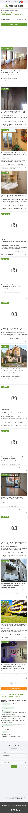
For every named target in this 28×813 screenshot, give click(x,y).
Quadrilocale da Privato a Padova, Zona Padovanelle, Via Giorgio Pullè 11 (13, 457)
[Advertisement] (14, 36)
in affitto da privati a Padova (12, 736)
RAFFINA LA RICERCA (14, 24)
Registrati (15, 1)
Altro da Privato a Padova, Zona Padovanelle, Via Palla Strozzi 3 (10, 285)
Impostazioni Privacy (16, 807)
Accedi (8, 1)
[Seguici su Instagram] (11, 810)
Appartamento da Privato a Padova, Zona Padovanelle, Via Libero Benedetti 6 (13, 543)
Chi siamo (6, 797)
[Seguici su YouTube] (17, 810)
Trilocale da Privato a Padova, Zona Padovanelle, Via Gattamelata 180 (11, 329)
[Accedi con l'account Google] (22, 2)
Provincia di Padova (9, 10)
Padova (16, 10)
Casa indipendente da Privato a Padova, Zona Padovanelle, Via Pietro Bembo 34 (13, 112)
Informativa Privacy (16, 805)
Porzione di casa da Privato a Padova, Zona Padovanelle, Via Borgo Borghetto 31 (13, 369)
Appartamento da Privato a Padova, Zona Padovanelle (13, 196)
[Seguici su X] (14, 810)
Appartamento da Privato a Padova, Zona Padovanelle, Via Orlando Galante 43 (13, 665)
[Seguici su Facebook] (9, 810)
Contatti (20, 800)
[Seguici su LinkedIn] (19, 810)
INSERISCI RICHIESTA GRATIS (14, 688)
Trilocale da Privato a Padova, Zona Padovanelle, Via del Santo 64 (11, 71)
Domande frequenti (12, 800)
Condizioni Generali (6, 805)
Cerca (14, 766)
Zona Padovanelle (23, 10)
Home (2, 10)
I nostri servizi (11, 798)
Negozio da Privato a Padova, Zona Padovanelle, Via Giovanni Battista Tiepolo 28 (14, 498)
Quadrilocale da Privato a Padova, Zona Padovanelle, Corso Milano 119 (13, 413)
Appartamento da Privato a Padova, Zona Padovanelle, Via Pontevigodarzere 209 (13, 625)
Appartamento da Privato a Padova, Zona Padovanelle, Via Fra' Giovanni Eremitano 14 (13, 154)
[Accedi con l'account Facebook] (20, 2)
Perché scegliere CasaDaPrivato (18, 797)
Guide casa (19, 798)
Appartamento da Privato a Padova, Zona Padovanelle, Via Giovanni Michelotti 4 (13, 584)
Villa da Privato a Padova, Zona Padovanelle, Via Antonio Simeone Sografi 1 (13, 241)
